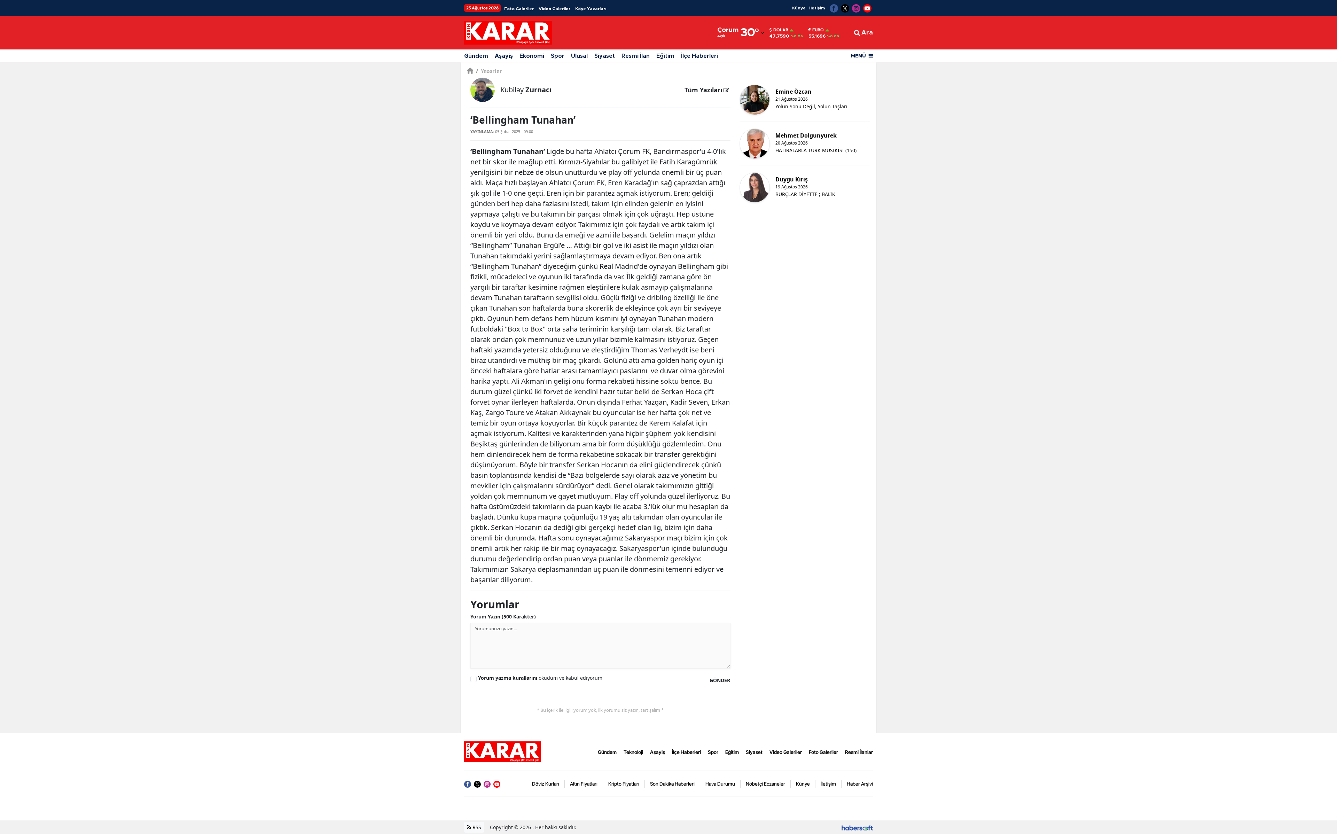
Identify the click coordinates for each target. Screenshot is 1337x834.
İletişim (817, 8)
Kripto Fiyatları (623, 784)
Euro (818, 30)
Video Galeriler (554, 9)
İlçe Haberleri (699, 56)
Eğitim (665, 56)
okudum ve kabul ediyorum (540, 678)
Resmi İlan (635, 56)
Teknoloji (633, 752)
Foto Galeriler (519, 9)
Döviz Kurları (545, 784)
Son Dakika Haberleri (672, 784)
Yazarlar (489, 70)
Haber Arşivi (860, 784)
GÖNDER (720, 680)
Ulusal (579, 56)
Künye (799, 8)
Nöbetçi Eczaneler (765, 784)
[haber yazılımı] (857, 827)
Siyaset (604, 56)
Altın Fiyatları (583, 784)
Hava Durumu (720, 784)
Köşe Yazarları (590, 9)
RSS (476, 827)
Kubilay (526, 89)
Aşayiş (504, 56)
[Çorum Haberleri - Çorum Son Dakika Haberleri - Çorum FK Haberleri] (502, 751)
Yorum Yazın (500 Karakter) (503, 616)
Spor (557, 56)
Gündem (476, 56)
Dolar (780, 30)
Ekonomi (531, 56)
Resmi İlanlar (859, 752)
